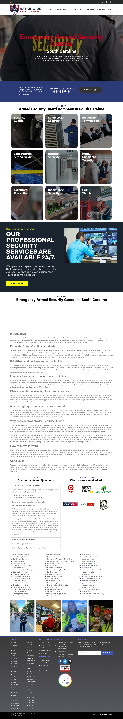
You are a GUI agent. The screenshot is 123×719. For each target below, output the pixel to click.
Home (50, 9)
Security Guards (76, 9)
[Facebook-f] (99, 2)
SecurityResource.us (105, 714)
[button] (12, 616)
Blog (109, 9)
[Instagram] (107, 2)
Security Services (61, 9)
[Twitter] (103, 2)
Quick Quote (101, 9)
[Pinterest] (111, 2)
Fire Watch (90, 9)
